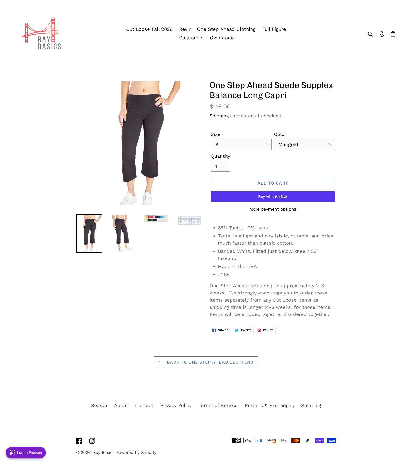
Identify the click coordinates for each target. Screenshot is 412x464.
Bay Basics (104, 452)
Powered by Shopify (136, 452)
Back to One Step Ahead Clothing (209, 362)
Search (99, 405)
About (121, 405)
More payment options (272, 208)
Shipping (219, 116)
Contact (144, 405)
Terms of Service (218, 405)
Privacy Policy (175, 405)
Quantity (220, 156)
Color (280, 134)
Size (216, 134)
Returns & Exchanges (269, 405)
